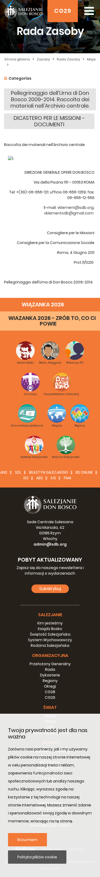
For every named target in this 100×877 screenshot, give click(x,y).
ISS (26, 478)
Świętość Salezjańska (50, 634)
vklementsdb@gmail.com (69, 213)
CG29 (62, 11)
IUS (53, 478)
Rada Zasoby (68, 59)
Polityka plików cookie (37, 857)
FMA (67, 478)
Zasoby (43, 59)
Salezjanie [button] (50, 615)
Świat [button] (50, 707)
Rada (50, 669)
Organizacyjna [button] (50, 655)
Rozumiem (27, 839)
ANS (3, 472)
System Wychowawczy (50, 640)
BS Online (84, 472)
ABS (39, 478)
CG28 (50, 692)
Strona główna (17, 59)
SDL (18, 472)
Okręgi (50, 686)
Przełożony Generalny (50, 664)
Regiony (50, 680)
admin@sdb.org (50, 544)
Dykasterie (50, 675)
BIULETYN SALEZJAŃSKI (48, 472)
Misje (91, 59)
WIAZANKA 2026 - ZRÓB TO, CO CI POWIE (52, 320)
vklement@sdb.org (75, 207)
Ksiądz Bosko (50, 628)
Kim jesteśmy (50, 623)
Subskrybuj (50, 589)
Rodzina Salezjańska (50, 645)
